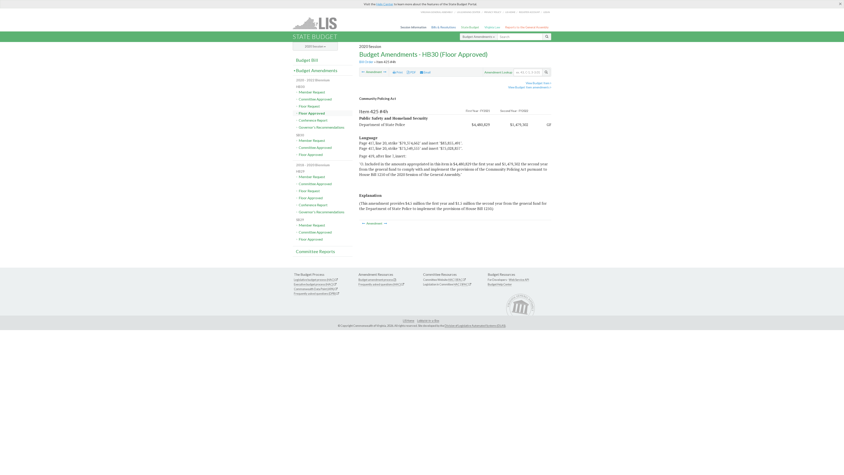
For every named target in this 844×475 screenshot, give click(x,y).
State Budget (470, 27)
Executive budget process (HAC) (313, 284)
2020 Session (314, 46)
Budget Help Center (500, 284)
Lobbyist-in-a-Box (428, 320)
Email (427, 72)
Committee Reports (315, 251)
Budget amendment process (375, 279)
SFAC (459, 279)
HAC (451, 279)
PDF (412, 72)
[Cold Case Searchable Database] (384, 72)
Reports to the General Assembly (527, 27)
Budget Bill (307, 60)
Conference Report (313, 120)
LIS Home (408, 320)
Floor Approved (312, 113)
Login (546, 12)
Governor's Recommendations (321, 127)
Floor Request (309, 106)
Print (399, 72)
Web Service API (519, 279)
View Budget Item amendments (529, 87)
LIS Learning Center (468, 12)
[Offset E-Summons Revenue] (363, 72)
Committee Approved (315, 99)
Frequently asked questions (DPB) (315, 293)
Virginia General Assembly (437, 12)
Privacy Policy (492, 12)
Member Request (312, 92)
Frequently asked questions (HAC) (379, 284)
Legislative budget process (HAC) (314, 279)
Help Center (384, 4)
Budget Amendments (478, 36)
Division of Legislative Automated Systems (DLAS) (475, 325)
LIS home (510, 12)
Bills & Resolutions (443, 27)
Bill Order (366, 62)
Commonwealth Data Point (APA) (314, 289)
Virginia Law (492, 27)
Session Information (413, 27)
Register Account (529, 12)
